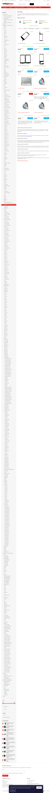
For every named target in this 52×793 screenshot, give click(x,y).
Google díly (6, 291)
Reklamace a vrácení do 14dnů (7, 786)
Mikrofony (5, 199)
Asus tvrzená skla (6, 640)
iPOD (5, 152)
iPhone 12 (5, 98)
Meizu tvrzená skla (7, 657)
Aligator (5, 32)
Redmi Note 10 (7, 526)
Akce (5, 708)
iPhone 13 (5, 103)
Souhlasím (39, 787)
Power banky (6, 622)
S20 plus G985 (7, 423)
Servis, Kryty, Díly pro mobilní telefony (9, 203)
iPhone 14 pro (6, 111)
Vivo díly (5, 478)
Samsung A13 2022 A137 (8, 369)
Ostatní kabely (6, 561)
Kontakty (21, 0)
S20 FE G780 (6, 420)
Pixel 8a (5, 322)
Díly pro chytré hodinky (7, 17)
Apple (5, 33)
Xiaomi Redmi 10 (7, 507)
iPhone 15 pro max (7, 118)
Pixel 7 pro (6, 316)
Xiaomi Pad (6, 503)
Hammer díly (6, 329)
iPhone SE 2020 (6, 144)
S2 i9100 (6, 418)
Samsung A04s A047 (8, 364)
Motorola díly (6, 341)
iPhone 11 (5, 94)
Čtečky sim (5, 72)
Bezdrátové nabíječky (7, 576)
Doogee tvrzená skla (7, 646)
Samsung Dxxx (6, 407)
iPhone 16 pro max (7, 123)
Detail (31, 93)
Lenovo (5, 45)
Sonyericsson (6, 65)
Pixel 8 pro (6, 320)
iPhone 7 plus (6, 266)
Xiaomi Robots (6, 543)
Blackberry (5, 36)
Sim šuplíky (5, 546)
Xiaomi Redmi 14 (7, 511)
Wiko (5, 69)
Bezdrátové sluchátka (7, 626)
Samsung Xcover (6, 468)
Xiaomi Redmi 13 (7, 510)
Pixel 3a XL (5, 302)
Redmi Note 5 (7, 537)
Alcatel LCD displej (7, 90)
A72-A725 (6, 385)
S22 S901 (6, 431)
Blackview (5, 37)
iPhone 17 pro (6, 246)
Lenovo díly (6, 335)
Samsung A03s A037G (8, 362)
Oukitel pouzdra (6, 609)
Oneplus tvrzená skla (7, 662)
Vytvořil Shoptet (47, 790)
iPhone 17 (5, 244)
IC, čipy (5, 77)
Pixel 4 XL (5, 304)
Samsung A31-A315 (7, 395)
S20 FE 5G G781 (7, 419)
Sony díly (5, 472)
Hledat (32, 4)
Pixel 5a (5, 310)
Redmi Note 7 (7, 539)
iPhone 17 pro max (7, 248)
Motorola (5, 50)
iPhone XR (5, 148)
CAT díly (5, 287)
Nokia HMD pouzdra (7, 605)
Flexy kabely (6, 76)
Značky (4, 696)
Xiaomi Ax (5, 483)
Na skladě (6, 706)
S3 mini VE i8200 (7, 441)
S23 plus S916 (7, 434)
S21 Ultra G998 (7, 430)
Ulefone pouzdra (6, 616)
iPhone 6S (5, 134)
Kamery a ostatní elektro (7, 676)
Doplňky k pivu (6, 682)
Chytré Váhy (5, 674)
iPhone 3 (5, 252)
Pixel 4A (5, 306)
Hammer (5, 165)
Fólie (4, 569)
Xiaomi (5, 71)
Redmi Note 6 (7, 538)
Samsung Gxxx (6, 458)
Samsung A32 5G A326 (8, 397)
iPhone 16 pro (6, 122)
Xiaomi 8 (6, 497)
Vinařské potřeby (6, 689)
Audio (5, 554)
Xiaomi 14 (6, 491)
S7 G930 (6, 451)
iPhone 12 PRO (6, 100)
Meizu (5, 48)
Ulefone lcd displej (7, 192)
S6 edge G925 (7, 447)
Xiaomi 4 (6, 493)
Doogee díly (6, 289)
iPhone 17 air (6, 245)
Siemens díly (6, 470)
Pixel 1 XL (5, 293)
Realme (5, 61)
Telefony (4, 673)
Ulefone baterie (6, 67)
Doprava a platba (27, 0)
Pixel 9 (5, 323)
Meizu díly (5, 338)
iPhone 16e (6, 242)
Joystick (5, 79)
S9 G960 (6, 456)
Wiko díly (5, 480)
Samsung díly (6, 356)
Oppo (5, 57)
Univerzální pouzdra (7, 617)
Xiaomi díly (5, 481)
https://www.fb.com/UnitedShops (34, 783)
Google (5, 41)
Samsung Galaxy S (7, 410)
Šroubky (5, 549)
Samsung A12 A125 (7, 366)
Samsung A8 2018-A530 (8, 403)
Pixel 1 (5, 292)
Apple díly (5, 208)
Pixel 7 (5, 315)
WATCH (5, 154)
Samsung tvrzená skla (7, 667)
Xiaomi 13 (6, 489)
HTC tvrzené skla (6, 651)
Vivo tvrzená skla (6, 670)
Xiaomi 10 (6, 485)
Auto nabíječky (6, 555)
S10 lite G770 (7, 414)
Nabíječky (5, 574)
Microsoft (5, 49)
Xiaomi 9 (6, 499)
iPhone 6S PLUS (6, 136)
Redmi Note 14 (7, 531)
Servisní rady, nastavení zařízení (9, 469)
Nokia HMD (5, 55)
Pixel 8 (5, 319)
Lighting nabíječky (7, 577)
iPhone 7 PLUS (6, 138)
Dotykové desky (6, 75)
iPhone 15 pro (6, 117)
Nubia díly (5, 346)
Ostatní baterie (6, 59)
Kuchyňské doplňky (7, 684)
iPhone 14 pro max (7, 113)
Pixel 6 (5, 311)
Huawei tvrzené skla (7, 653)
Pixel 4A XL (6, 307)
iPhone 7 (5, 137)
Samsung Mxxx (6, 462)
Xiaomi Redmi (6, 505)
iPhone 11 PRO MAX (7, 96)
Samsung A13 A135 (7, 370)
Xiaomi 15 (6, 492)
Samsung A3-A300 (7, 392)
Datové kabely (6, 557)
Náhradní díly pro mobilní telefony (8, 25)
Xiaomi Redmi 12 (7, 508)
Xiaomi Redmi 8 (7, 522)
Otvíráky (5, 692)
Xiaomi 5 (6, 495)
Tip (5, 710)
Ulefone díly (6, 476)
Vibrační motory (6, 551)
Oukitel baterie (6, 60)
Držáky (5, 568)
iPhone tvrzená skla (7, 639)
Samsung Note (6, 464)
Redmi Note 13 (7, 530)
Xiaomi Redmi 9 (7, 523)
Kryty (4, 84)
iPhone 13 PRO (6, 106)
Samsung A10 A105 (7, 365)
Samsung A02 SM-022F (8, 358)
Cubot (5, 161)
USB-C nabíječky (6, 582)
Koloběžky (4, 23)
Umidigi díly (6, 477)
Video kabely (6, 565)
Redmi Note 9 (7, 542)
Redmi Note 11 (7, 527)
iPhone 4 (5, 125)
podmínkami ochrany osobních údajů (16, 773)
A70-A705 (6, 384)
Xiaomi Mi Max (7, 500)
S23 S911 (6, 435)
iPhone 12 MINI (6, 99)
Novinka (6, 709)
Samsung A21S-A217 (8, 376)
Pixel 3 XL (5, 299)
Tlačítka (5, 550)
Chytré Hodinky (5, 14)
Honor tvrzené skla (7, 650)
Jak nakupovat (4, 783)
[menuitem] (4, 7)
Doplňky (5, 566)
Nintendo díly (6, 342)
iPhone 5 (5, 127)
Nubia (5, 180)
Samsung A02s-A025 (8, 360)
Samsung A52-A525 (7, 400)
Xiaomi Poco (6, 504)
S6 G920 (6, 449)
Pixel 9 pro (6, 325)
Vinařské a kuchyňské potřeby (7, 680)
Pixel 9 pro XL (6, 326)
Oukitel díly (6, 352)
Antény (5, 26)
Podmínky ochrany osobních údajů (7, 784)
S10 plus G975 (7, 415)
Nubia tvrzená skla (7, 661)
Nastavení (13, 790)
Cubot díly (5, 288)
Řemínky (5, 21)
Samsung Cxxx (6, 406)
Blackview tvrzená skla (7, 643)
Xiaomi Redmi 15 (7, 512)
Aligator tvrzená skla (7, 638)
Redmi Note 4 (7, 535)
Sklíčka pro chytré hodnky (8, 22)
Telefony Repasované (7, 678)
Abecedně (37, 28)
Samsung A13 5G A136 (8, 372)
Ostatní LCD (6, 184)
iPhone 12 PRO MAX (7, 102)
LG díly (5, 337)
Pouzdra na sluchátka (7, 628)
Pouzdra (5, 585)
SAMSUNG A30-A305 (8, 393)
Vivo (4, 68)
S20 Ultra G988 (7, 424)
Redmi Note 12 (7, 528)
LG (4, 46)
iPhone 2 (5, 250)
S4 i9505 (6, 442)
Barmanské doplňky (7, 681)
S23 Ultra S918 (7, 437)
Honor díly (5, 330)
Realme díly (6, 354)
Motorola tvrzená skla (7, 658)
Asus (5, 34)
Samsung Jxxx (6, 461)
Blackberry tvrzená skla (7, 642)
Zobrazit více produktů (33, 25)
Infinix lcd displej (6, 169)
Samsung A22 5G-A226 (8, 387)
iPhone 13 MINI (6, 104)
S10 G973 (6, 412)
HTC (4, 42)
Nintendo (5, 52)
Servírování (6, 694)
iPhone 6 (5, 132)
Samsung (5, 63)
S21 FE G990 (6, 426)
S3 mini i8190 (6, 439)
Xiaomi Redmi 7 (7, 520)
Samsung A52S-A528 (8, 401)
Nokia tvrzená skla (7, 659)
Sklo (4, 686)
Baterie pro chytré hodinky (8, 15)
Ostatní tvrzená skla (7, 663)
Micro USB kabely (6, 559)
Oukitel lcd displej (7, 185)
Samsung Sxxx (6, 465)
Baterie (5, 28)
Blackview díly (6, 285)
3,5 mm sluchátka (6, 624)
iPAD (5, 92)
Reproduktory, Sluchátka (7, 202)
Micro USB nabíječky (7, 578)
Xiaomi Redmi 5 (7, 518)
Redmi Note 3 (7, 534)
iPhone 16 (5, 119)
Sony (5, 64)
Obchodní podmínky (5, 785)
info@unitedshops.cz (32, 780)
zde (29, 788)
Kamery (5, 80)
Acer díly (5, 204)
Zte (4, 620)
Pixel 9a (5, 327)
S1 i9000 (6, 411)
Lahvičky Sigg (6, 685)
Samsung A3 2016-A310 (8, 389)
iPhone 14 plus (6, 110)
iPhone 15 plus (6, 115)
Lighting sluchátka (7, 627)
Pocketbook (6, 353)
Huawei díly (6, 333)
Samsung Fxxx (6, 408)
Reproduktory (6, 630)
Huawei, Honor (6, 44)
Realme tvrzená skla (7, 666)
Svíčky (5, 688)
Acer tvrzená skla (6, 635)
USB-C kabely (6, 564)
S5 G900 (6, 445)
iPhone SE (5, 142)
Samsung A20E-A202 (8, 373)
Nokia (5, 53)
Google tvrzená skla (7, 649)
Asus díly (5, 283)
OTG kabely (6, 562)
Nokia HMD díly (6, 345)
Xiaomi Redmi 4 (7, 516)
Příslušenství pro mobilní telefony (8, 553)
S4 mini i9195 (6, 443)
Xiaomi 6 (6, 496)
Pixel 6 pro (6, 312)
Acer (5, 29)
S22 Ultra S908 (7, 433)
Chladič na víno (6, 690)
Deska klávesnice (6, 73)
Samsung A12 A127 (7, 368)
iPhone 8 (5, 140)
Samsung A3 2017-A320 (8, 391)
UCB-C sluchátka (6, 631)
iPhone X (5, 146)
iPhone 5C (5, 129)
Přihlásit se (5, 775)
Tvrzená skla (6, 634)
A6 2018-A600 (7, 383)
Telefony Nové (6, 677)
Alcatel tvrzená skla (7, 636)
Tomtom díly (6, 474)
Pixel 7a (5, 318)
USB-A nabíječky (6, 581)
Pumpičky (5, 693)
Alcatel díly (5, 206)
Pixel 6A (5, 314)
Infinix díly (5, 334)
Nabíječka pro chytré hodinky (8, 19)
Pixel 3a (5, 300)
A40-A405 (6, 377)
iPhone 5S (5, 130)
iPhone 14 (5, 109)
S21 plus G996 (7, 428)
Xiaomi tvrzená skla (7, 671)
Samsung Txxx (6, 466)
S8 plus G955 (6, 454)
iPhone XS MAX (6, 150)
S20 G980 (6, 422)
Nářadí (5, 200)
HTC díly (5, 331)
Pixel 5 (5, 308)
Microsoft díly (6, 339)
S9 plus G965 (6, 457)
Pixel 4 (5, 303)
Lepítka (5, 198)
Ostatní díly (6, 350)
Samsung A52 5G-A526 (8, 399)
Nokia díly (5, 343)
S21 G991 (6, 427)
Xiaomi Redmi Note (7, 524)
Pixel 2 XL (5, 296)
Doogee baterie (6, 40)
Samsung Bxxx (6, 404)
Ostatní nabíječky (6, 580)
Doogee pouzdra (6, 595)
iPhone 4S (5, 126)
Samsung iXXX (6, 460)
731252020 (30, 782)
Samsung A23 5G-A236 (8, 388)
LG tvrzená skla (6, 655)
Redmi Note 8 (7, 541)
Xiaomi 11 (6, 487)
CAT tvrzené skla (6, 644)
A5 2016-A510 (7, 380)
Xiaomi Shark (6, 545)
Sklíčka (5, 547)
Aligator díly (6, 207)
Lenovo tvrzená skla (7, 654)
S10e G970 (6, 416)
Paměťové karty (6, 584)
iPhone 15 (5, 114)
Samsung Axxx (6, 357)
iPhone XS (5, 149)
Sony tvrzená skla (6, 669)
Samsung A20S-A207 (8, 374)
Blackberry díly (6, 284)
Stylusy (5, 632)
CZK (44, 0)
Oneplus (5, 56)
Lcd (4, 86)
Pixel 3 (5, 298)
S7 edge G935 (7, 450)
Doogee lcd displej (7, 163)
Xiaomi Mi (5, 484)
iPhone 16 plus (6, 121)
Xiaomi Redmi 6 (7, 519)
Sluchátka (5, 623)
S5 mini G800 (6, 446)
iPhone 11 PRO (6, 95)
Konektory (5, 83)
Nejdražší (25, 28)
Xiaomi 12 (6, 488)
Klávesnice (5, 82)
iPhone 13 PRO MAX (7, 107)
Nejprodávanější (31, 28)
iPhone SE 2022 (6, 145)
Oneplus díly (6, 347)
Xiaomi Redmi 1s (7, 514)
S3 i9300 (6, 438)
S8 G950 (6, 453)
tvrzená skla (6, 665)
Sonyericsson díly (6, 473)
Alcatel (5, 30)
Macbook (5, 153)
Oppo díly (5, 349)
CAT (4, 38)
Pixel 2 (5, 295)
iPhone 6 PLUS (6, 133)
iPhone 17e (6, 249)
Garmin (5, 647)
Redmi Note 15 (7, 532)
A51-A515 (6, 381)
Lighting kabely (6, 558)
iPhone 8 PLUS (6, 141)
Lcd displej (5, 87)
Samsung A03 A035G (8, 361)
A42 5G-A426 (6, 379)
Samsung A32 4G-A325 (8, 396)
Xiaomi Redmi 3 (7, 515)
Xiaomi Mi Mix (7, 501)
